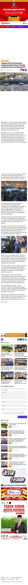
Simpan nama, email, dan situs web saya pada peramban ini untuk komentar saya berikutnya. (13, 413)
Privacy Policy (11, 579)
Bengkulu (6, 61)
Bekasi (2, 61)
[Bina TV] (5, 23)
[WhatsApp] (26, 339)
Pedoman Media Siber (16, 577)
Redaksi (3, 577)
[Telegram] (23, 339)
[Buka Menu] (24, 23)
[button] (26, 23)
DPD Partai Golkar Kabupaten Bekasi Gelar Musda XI (7, 355)
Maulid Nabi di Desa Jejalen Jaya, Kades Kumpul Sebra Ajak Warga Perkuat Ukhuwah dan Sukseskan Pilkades (21, 355)
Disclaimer (3, 579)
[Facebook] (18, 339)
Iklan (8, 577)
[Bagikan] (26, 70)
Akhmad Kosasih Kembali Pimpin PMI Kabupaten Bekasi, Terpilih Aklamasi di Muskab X (21, 368)
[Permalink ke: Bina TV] (2, 70)
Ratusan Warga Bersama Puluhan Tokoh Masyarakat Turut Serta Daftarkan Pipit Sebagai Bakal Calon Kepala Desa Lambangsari (21, 382)
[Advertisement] (14, 43)
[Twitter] (21, 339)
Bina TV (5, 69)
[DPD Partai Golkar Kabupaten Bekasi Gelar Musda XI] (7, 348)
